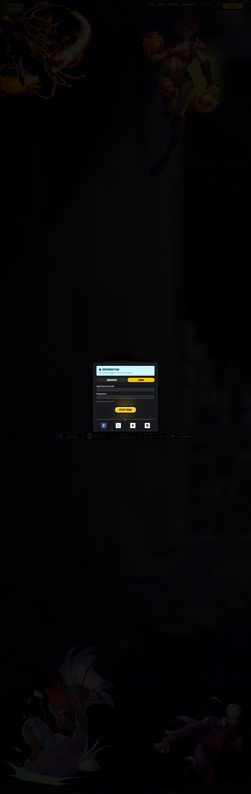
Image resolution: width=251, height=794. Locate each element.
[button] (103, 425)
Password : (101, 394)
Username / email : (105, 386)
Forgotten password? (105, 401)
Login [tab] (141, 379)
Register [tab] (112, 379)
